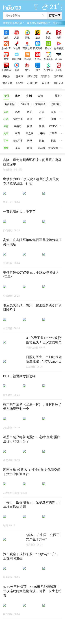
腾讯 (27, 37)
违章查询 (58, 76)
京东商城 (40, 104)
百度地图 (27, 48)
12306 (59, 70)
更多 (57, 95)
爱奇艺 (48, 48)
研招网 (58, 59)
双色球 (45, 83)
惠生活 (19, 76)
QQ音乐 (45, 76)
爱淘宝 (37, 59)
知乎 (37, 70)
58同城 (25, 104)
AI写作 (19, 83)
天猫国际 (6, 70)
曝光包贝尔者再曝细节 (38, 23)
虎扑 (27, 70)
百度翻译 (37, 48)
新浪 (48, 37)
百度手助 (48, 59)
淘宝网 (27, 59)
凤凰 (16, 37)
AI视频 (6, 76)
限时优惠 (32, 76)
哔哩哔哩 (16, 59)
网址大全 (58, 83)
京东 (6, 59)
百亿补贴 (10, 104)
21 (53, 6)
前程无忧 (8, 83)
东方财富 (6, 48)
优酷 (16, 70)
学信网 (16, 48)
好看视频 (59, 48)
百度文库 (48, 70)
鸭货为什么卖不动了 (13, 23)
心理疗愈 (32, 83)
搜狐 (37, 37)
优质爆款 (56, 104)
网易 (59, 37)
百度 (6, 37)
